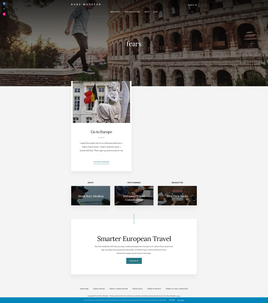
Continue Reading (101, 162)
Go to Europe (101, 131)
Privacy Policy (180, 300)
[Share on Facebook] (4, 3)
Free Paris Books (177, 196)
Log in (178, 296)
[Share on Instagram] (4, 14)
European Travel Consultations (134, 198)
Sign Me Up (134, 261)
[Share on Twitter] (4, 8)
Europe (101, 137)
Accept (172, 300)
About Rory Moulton (91, 196)
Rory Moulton (86, 4)
